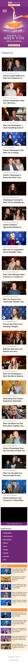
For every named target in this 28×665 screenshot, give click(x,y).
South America (7, 536)
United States (7, 533)
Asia (4, 559)
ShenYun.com (17, 2)
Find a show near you (14, 45)
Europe (5, 549)
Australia (6, 556)
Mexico (5, 543)
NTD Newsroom (13, 321)
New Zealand (7, 539)
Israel (5, 546)
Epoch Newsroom (14, 73)
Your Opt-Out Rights (14, 660)
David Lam (12, 147)
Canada (5, 553)
